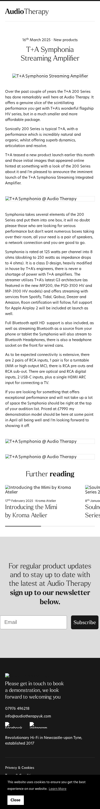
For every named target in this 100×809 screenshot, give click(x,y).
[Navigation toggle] (92, 11)
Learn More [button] (57, 788)
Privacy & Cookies (19, 767)
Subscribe (85, 622)
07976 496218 (17, 708)
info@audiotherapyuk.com (28, 716)
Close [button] (16, 800)
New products (66, 39)
